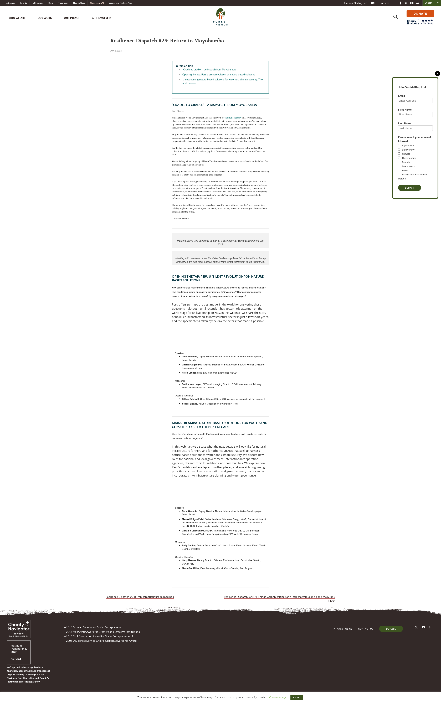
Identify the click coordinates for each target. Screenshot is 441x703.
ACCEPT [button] (297, 697)
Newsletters (79, 2)
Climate (406, 153)
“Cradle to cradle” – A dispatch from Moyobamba (209, 69)
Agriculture (408, 145)
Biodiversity (408, 149)
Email (401, 95)
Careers (384, 3)
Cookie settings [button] (277, 697)
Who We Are (17, 17)
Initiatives (10, 2)
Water (405, 170)
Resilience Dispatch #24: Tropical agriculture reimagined (140, 596)
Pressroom (63, 2)
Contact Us (365, 628)
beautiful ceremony (232, 117)
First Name (405, 109)
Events (23, 2)
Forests (406, 162)
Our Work (45, 17)
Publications (37, 2)
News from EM (97, 2)
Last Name (404, 123)
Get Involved (101, 17)
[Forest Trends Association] (19, 663)
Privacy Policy (343, 628)
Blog (50, 2)
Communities (409, 157)
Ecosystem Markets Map (120, 2)
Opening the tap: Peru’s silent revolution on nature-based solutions (218, 74)
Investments (409, 166)
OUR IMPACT (72, 17)
